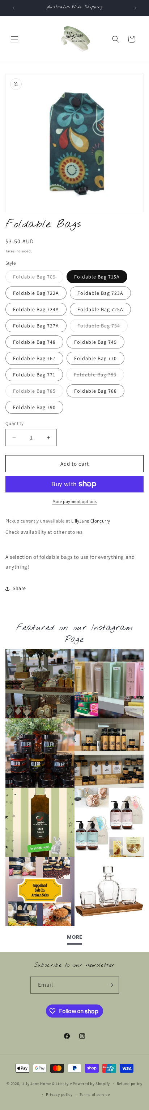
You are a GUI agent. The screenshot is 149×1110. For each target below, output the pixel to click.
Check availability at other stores (43, 532)
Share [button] (19, 588)
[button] (14, 39)
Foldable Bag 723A (100, 293)
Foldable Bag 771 (34, 374)
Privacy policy (59, 1094)
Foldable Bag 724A (36, 309)
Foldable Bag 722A (36, 293)
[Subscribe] (111, 985)
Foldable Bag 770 (95, 358)
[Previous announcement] (13, 8)
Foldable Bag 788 (95, 391)
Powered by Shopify (91, 1083)
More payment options (74, 501)
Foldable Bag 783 (99, 376)
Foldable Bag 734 (102, 327)
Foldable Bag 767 (34, 358)
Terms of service (95, 1094)
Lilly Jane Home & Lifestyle (46, 1083)
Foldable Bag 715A (97, 276)
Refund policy (129, 1083)
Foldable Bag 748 (34, 342)
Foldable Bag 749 (95, 342)
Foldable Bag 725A (100, 309)
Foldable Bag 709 (38, 278)
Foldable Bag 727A (36, 325)
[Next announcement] (136, 8)
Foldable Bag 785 (38, 392)
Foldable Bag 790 (34, 407)
